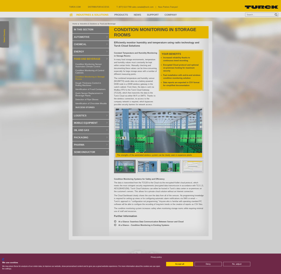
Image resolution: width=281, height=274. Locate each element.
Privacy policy (156, 257)
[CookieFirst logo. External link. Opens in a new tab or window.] (3, 259)
